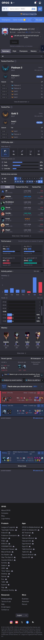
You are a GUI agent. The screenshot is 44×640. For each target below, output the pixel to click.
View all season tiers (20, 102)
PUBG (3, 541)
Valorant (4, 538)
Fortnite (4, 563)
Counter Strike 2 (7, 560)
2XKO (3, 568)
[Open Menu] (40, 2)
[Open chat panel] (42, 48)
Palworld (4, 533)
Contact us (5, 610)
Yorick (7, 219)
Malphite (8, 196)
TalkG (3, 582)
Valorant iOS (26, 541)
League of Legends (8, 527)
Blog (3, 516)
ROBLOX (4, 544)
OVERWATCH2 (6, 546)
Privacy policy (6, 599)
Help (3, 604)
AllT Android (26, 533)
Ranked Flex (36, 187)
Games (3, 576)
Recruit (24, 604)
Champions (6, 20)
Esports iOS (26, 557)
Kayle (7, 224)
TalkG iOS (25, 552)
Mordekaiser (9, 202)
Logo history (5, 519)
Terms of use (6, 601)
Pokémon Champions (9, 535)
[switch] (38, 271)
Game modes (19, 20)
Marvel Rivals (6, 552)
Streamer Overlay (7, 590)
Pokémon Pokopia (7, 549)
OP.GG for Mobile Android (31, 527)
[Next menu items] (33, 19)
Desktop (4, 574)
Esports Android (27, 555)
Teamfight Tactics (7, 530)
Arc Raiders (5, 555)
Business (25, 599)
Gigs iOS (25, 546)
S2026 (7, 187)
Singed (7, 230)
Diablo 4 (4, 565)
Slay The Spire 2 (7, 557)
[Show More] (12, 2)
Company (4, 513)
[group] (22, 311)
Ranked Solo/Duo (22, 187)
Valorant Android (28, 538)
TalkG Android (27, 549)
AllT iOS (25, 535)
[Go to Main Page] (5, 3)
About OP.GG (5, 510)
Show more (22, 466)
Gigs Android (26, 544)
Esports (4, 585)
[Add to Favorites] (37, 29)
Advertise (25, 601)
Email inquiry (5, 607)
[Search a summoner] (33, 9)
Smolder (8, 213)
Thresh (7, 207)
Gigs (2, 587)
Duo (2, 579)
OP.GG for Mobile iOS (29, 530)
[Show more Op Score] (41, 375)
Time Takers (5, 571)
